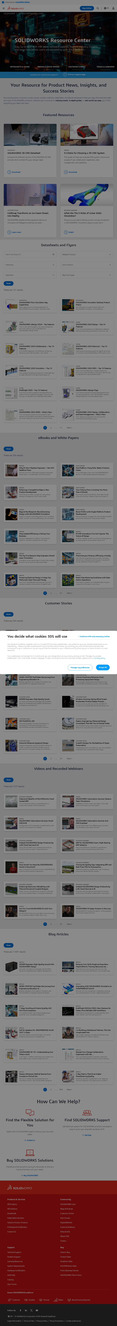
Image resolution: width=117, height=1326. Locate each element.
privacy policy (99, 658)
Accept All (103, 667)
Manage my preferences (80, 667)
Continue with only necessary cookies (95, 636)
